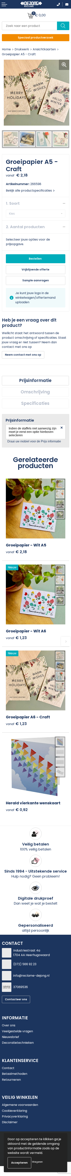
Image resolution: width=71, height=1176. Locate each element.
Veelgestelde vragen (17, 1031)
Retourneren (11, 1079)
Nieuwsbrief (10, 1037)
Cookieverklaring (14, 1111)
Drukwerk (22, 49)
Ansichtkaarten (44, 49)
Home (6, 49)
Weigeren (37, 1161)
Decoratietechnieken (18, 1042)
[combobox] (29, 26)
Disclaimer (10, 1122)
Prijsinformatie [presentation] (35, 380)
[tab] (35, 380)
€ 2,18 (16, 551)
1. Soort (13, 203)
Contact (8, 1068)
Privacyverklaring (15, 1116)
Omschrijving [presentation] (35, 392)
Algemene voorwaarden (20, 1105)
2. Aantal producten (25, 226)
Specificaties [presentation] (35, 403)
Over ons (8, 1025)
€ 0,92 (17, 809)
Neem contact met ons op (23, 355)
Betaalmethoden (14, 1074)
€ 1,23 (16, 637)
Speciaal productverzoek (35, 37)
